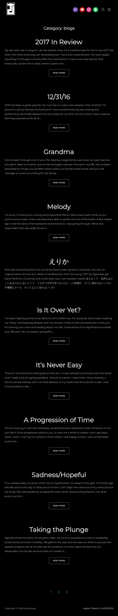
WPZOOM (107, 608)
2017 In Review (58, 42)
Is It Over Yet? (59, 310)
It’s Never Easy (59, 365)
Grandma (59, 152)
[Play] (82, 9)
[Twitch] (75, 9)
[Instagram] (89, 9)
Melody (59, 207)
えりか (59, 261)
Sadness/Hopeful (59, 475)
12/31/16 (58, 97)
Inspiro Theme (90, 608)
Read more (61, 72)
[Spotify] (95, 9)
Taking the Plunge (58, 529)
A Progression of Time (59, 420)
